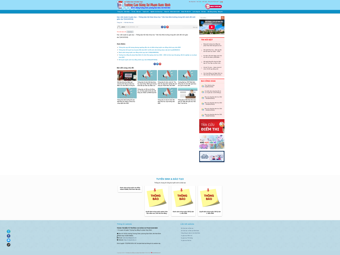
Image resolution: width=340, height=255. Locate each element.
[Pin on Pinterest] (167, 27)
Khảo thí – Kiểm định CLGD (171, 11)
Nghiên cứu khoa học (156, 11)
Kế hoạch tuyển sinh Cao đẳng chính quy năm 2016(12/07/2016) (138, 59)
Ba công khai (192, 1)
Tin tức (133, 11)
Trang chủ (120, 11)
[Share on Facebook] (162, 27)
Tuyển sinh (146, 11)
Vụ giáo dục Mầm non (186, 235)
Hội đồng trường (212, 11)
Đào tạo (139, 11)
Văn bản (203, 11)
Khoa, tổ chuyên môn (213, 1)
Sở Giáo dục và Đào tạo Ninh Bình (190, 230)
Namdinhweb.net (156, 252)
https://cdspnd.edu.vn (130, 240)
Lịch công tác (196, 11)
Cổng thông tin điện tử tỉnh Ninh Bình (190, 233)
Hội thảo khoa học (129, 22)
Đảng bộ (220, 11)
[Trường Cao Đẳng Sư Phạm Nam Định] (144, 5)
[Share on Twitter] (165, 27)
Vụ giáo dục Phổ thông (187, 238)
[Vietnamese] (222, 1)
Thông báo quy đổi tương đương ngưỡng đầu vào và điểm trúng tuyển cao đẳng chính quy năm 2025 (150, 47)
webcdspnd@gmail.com (130, 238)
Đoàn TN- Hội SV (186, 11)
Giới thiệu (127, 11)
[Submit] (222, 18)
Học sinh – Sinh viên (202, 1)
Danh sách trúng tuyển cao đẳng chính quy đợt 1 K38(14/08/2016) (139, 52)
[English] (220, 1)
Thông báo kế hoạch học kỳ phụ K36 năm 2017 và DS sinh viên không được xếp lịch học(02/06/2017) (149, 50)
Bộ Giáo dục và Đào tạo (187, 228)
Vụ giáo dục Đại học (186, 240)
